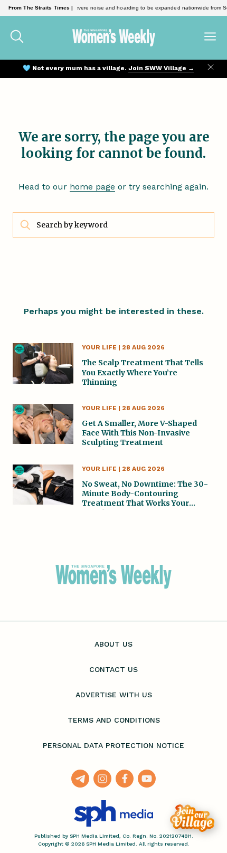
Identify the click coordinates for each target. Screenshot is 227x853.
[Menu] (210, 37)
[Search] (16, 37)
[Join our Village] (192, 818)
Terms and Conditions (114, 720)
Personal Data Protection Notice (113, 745)
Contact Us (113, 669)
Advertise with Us (113, 694)
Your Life (99, 347)
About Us (113, 644)
